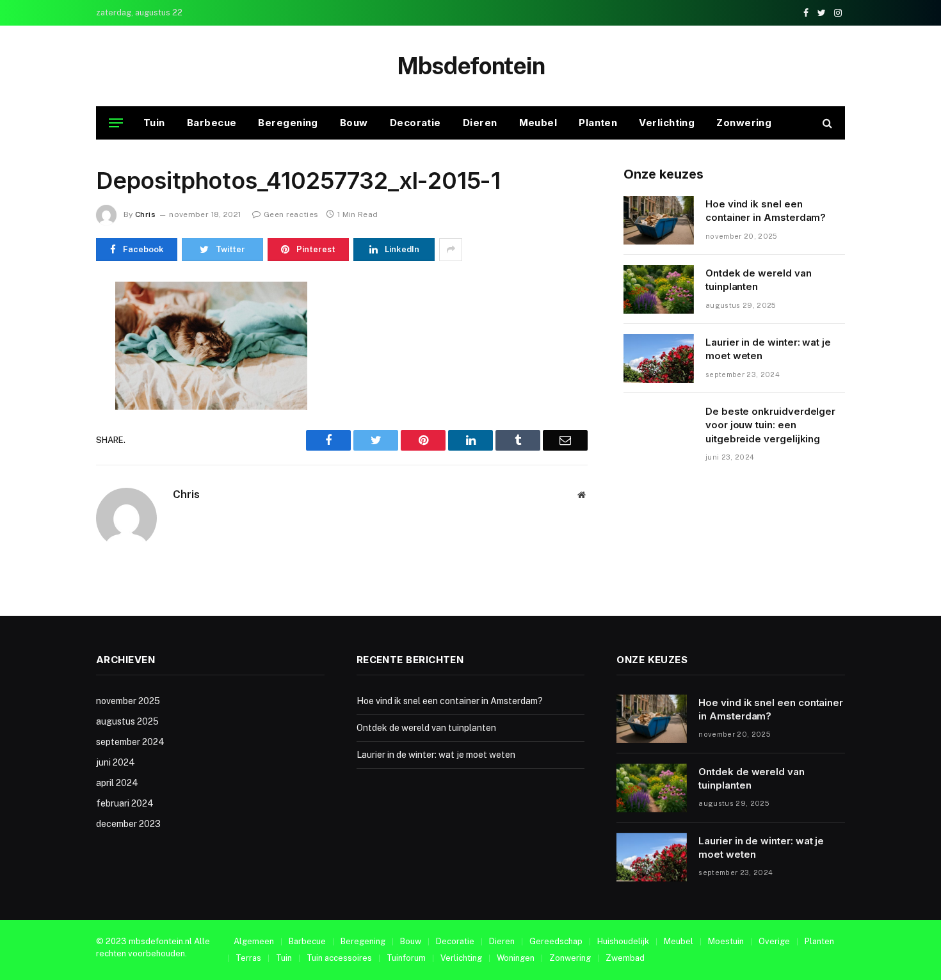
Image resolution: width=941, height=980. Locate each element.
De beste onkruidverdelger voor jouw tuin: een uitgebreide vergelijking (770, 425)
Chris (145, 214)
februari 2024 (125, 803)
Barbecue (212, 122)
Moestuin (726, 941)
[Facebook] (50, 323)
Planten (598, 122)
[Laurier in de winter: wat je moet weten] (658, 358)
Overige (774, 941)
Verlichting (667, 122)
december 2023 (128, 824)
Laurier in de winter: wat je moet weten (768, 349)
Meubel (538, 122)
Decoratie (415, 122)
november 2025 (128, 701)
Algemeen (254, 941)
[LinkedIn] (50, 382)
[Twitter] (50, 353)
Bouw (354, 122)
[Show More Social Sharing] (450, 249)
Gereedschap (556, 941)
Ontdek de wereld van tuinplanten (758, 280)
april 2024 (117, 783)
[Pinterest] (50, 411)
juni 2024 (115, 762)
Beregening (288, 122)
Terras (248, 958)
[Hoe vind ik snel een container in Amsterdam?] (658, 220)
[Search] (826, 123)
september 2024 (130, 742)
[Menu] (116, 123)
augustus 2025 (127, 721)
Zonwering (743, 122)
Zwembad (625, 958)
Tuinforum (406, 958)
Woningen (516, 958)
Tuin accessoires (339, 958)
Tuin (154, 122)
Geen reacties (291, 214)
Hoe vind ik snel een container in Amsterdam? (765, 210)
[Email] (50, 441)
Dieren (480, 122)
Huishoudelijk (623, 941)
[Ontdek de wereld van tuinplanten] (658, 289)
